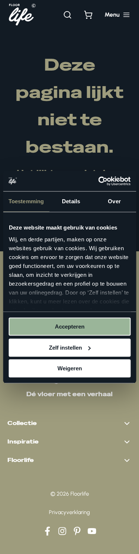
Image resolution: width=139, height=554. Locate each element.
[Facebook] (47, 531)
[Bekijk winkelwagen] (88, 14)
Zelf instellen (65, 347)
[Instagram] (62, 531)
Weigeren (69, 368)
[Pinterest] (77, 531)
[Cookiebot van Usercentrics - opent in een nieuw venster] (98, 181)
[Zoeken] (67, 14)
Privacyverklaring (69, 512)
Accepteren (70, 326)
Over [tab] (114, 201)
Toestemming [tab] (26, 201)
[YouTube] (91, 531)
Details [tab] (71, 201)
